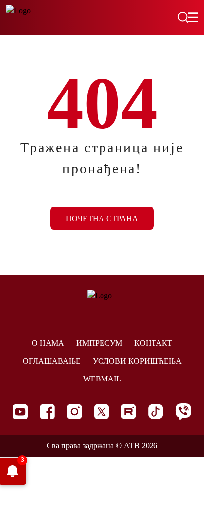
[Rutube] (128, 411)
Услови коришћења (137, 361)
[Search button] (182, 17)
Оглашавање (52, 361)
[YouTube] (20, 411)
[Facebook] (47, 411)
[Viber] (183, 411)
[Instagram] (74, 411)
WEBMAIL (102, 379)
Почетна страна (102, 218)
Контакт (153, 343)
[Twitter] (101, 411)
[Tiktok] (155, 411)
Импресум (99, 343)
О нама (48, 343)
